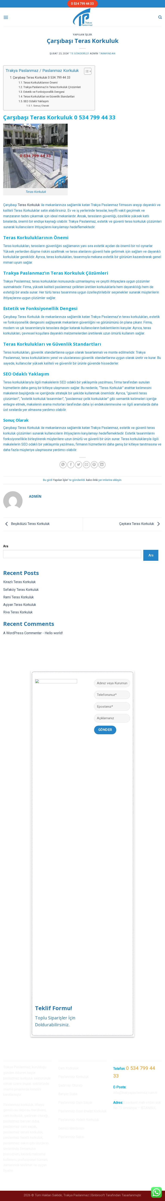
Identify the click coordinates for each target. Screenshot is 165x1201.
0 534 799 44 (91, 117)
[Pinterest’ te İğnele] (94, 464)
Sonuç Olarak (41, 105)
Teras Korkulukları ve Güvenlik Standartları (49, 96)
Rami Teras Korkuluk (18, 597)
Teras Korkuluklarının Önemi (40, 82)
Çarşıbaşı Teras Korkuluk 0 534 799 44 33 (41, 77)
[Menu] (5, 17)
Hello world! (54, 633)
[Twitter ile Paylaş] (78, 464)
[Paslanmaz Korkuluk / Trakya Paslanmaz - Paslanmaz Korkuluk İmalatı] (82, 17)
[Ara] (160, 17)
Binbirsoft (98, 1195)
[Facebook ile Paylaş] (70, 464)
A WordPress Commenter (22, 633)
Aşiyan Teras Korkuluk (19, 605)
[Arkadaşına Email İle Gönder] (86, 464)
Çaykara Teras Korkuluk (137, 524)
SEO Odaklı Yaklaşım (36, 101)
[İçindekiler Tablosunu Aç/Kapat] (85, 71)
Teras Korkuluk (29, 205)
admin (94, 53)
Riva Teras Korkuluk (18, 612)
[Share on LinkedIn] (101, 464)
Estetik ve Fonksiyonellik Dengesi (43, 91)
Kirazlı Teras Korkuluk (19, 582)
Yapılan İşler (82, 34)
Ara (5, 546)
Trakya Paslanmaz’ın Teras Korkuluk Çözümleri (52, 87)
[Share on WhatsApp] (63, 464)
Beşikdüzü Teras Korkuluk (30, 524)
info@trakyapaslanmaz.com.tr (135, 1093)
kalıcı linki (92, 480)
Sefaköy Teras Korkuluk (21, 590)
